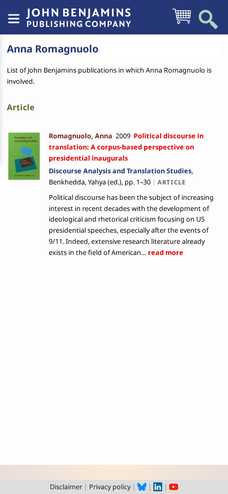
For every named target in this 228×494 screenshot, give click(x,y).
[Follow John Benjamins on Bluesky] (141, 486)
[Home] (78, 12)
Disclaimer (66, 486)
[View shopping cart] (181, 23)
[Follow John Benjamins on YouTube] (173, 486)
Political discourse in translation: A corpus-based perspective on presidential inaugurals (126, 147)
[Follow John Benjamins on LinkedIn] (157, 486)
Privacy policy (109, 486)
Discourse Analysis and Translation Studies (120, 170)
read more (164, 252)
